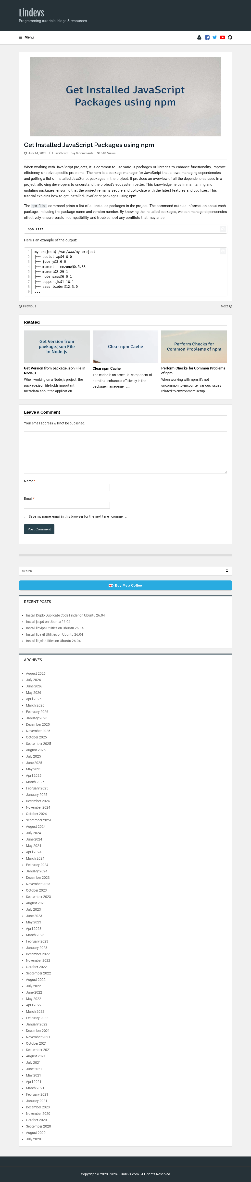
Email (29, 498)
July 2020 (33, 1139)
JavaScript (61, 153)
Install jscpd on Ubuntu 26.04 (48, 622)
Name (29, 481)
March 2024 (35, 858)
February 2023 (37, 941)
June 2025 (34, 763)
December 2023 (38, 878)
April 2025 (33, 775)
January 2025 (36, 795)
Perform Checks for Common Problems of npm (193, 370)
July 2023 (33, 909)
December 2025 (38, 724)
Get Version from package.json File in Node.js (54, 370)
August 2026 (36, 673)
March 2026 (35, 705)
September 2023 (38, 897)
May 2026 (33, 693)
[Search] (227, 571)
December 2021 (38, 1031)
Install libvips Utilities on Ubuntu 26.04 (55, 628)
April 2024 (33, 852)
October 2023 (36, 890)
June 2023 (34, 916)
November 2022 (38, 960)
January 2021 (36, 1101)
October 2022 (36, 967)
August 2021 (36, 1056)
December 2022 (38, 954)
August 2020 (36, 1133)
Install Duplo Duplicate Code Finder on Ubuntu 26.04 (65, 615)
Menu (29, 37)
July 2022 (33, 986)
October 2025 (36, 737)
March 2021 (35, 1088)
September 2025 (38, 744)
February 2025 (37, 788)
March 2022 (35, 1011)
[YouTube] (222, 37)
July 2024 (33, 833)
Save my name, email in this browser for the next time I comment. (78, 516)
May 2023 (33, 922)
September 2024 (38, 820)
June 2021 (34, 1069)
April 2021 (33, 1082)
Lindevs (31, 13)
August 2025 (36, 750)
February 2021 (37, 1094)
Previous (29, 306)
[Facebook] (207, 37)
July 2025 (33, 756)
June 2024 (34, 839)
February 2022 (37, 1018)
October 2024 (36, 814)
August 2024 (36, 826)
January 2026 (36, 718)
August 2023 (36, 903)
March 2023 (35, 935)
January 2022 (36, 1024)
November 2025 (38, 731)
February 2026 (37, 712)
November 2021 (38, 1037)
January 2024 (36, 871)
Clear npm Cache (107, 368)
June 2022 (34, 992)
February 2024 (37, 865)
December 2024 (38, 801)
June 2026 (34, 686)
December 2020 (38, 1107)
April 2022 (33, 1005)
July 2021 (33, 1062)
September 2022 (38, 973)
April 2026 (33, 699)
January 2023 (36, 948)
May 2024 (33, 846)
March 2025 (35, 782)
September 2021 (38, 1050)
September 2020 (38, 1126)
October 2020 (36, 1120)
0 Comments (85, 153)
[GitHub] (230, 37)
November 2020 (38, 1114)
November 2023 (38, 884)
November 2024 (38, 807)
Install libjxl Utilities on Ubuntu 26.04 (53, 641)
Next (224, 306)
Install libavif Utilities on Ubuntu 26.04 (54, 634)
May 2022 (33, 999)
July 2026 (33, 680)
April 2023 (33, 929)
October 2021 (36, 1043)
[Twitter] (214, 37)
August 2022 (36, 980)
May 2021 (33, 1075)
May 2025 (33, 769)
